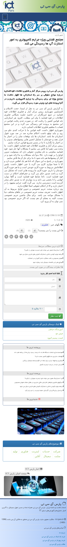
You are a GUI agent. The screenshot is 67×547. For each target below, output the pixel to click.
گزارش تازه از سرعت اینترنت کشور (51, 364)
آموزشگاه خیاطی (55, 329)
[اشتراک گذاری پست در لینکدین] (11, 236)
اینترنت (35, 451)
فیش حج (59, 333)
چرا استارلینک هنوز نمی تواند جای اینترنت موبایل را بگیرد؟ (43, 250)
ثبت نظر (54, 316)
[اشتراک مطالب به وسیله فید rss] (6, 236)
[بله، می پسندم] (34, 230)
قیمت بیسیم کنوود (55, 338)
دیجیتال (47, 456)
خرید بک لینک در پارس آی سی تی (53, 536)
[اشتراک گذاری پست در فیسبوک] (26, 236)
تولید (15, 451)
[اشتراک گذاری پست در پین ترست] (16, 236)
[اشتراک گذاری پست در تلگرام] (31, 236)
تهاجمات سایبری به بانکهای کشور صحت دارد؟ (49, 356)
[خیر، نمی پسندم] (21, 230)
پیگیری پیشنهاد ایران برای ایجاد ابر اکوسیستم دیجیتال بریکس (43, 360)
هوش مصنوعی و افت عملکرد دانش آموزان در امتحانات (45, 258)
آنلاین (37, 456)
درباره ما (62, 532)
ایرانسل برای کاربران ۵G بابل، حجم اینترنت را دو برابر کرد (44, 390)
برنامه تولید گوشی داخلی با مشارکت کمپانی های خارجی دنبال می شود (40, 254)
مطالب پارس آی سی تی (57, 544)
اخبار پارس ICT (32, 469)
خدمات (46, 451)
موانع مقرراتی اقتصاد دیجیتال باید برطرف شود (47, 262)
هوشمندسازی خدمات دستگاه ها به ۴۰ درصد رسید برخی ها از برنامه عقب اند (38, 352)
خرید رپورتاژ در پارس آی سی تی (54, 540)
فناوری (45, 225)
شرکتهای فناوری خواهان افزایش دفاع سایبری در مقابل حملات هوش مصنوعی (38, 382)
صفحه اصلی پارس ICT (16, 473)
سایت (57, 456)
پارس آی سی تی (52, 6)
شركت (56, 451)
